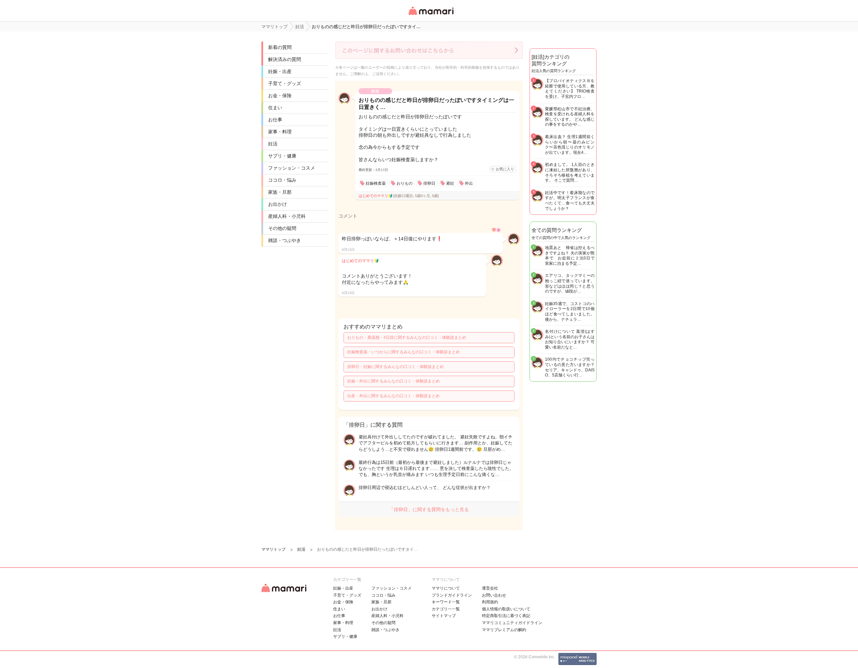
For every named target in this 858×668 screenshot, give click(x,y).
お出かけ (277, 204)
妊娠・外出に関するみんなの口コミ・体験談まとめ (393, 381)
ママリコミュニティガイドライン (512, 622)
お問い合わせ (494, 595)
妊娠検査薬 (376, 183)
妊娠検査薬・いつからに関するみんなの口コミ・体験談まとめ (403, 352)
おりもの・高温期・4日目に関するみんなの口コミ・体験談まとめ (406, 337)
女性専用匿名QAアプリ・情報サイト (431, 15)
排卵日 (429, 183)
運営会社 (490, 588)
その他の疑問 (282, 228)
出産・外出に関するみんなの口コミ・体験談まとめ (393, 395)
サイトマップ (444, 615)
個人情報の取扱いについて (506, 609)
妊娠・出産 (280, 71)
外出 (469, 183)
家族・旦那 (280, 192)
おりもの (404, 183)
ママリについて (446, 588)
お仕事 (275, 119)
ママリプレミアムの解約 (504, 629)
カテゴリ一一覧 (446, 609)
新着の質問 (280, 47)
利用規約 (490, 602)
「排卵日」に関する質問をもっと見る (429, 509)
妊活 (273, 143)
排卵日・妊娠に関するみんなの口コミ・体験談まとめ (395, 366)
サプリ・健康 (282, 156)
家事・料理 (280, 131)
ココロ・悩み (282, 180)
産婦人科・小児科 (287, 216)
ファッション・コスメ (291, 168)
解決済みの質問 (284, 59)
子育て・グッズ (284, 83)
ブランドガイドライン (452, 595)
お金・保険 (280, 95)
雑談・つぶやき (284, 240)
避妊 (450, 183)
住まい (275, 107)
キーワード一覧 (446, 602)
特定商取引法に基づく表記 (506, 615)
